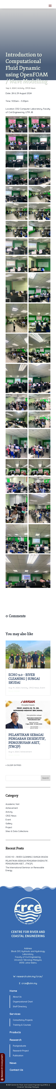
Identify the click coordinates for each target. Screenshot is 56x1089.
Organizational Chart (23, 1001)
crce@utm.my (29, 983)
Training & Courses (22, 1025)
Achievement (26, 752)
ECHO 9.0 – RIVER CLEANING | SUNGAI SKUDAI (24, 679)
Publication (18, 1055)
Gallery (9, 823)
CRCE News (30, 88)
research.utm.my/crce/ (30, 976)
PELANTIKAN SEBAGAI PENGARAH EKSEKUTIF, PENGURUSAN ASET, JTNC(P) (27, 741)
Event (42, 688)
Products (15, 1032)
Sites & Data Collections (17, 831)
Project (9, 827)
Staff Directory (20, 1006)
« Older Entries (13, 765)
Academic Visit (12, 804)
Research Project (21, 1050)
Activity (20, 88)
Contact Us (16, 1070)
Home (13, 990)
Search (45, 778)
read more (14, 691)
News (13, 1063)
